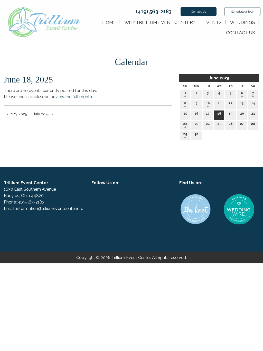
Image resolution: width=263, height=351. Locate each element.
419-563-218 (30, 202)
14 (253, 103)
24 (208, 124)
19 (230, 113)
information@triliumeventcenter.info (49, 208)
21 (253, 113)
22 (185, 124)
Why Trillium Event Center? (159, 22)
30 (196, 134)
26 (231, 124)
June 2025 (219, 78)
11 (219, 103)
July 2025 (41, 114)
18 (219, 113)
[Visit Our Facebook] (127, 196)
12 (230, 103)
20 (242, 113)
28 (253, 124)
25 (219, 124)
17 (208, 113)
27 (242, 124)
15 (185, 113)
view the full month (73, 96)
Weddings (242, 22)
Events (212, 22)
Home (109, 22)
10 (208, 103)
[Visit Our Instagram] (136, 196)
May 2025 (19, 114)
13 (241, 103)
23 (196, 124)
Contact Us (240, 32)
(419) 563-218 (152, 11)
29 (185, 134)
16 (196, 113)
